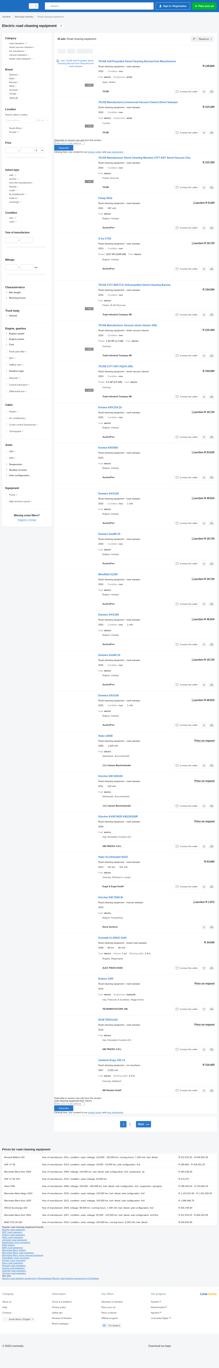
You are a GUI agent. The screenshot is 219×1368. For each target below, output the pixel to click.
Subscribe (64, 148)
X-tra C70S (104, 238)
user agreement (115, 152)
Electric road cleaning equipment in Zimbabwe (75, 1278)
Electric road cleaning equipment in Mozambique (27, 1278)
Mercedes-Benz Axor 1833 (17, 1200)
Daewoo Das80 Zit (109, 534)
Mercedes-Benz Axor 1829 (17, 1171)
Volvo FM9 (9, 1186)
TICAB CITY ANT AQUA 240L (115, 366)
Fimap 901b (105, 198)
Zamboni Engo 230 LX (111, 1060)
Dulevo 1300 (105, 978)
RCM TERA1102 (108, 1019)
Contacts (6, 1312)
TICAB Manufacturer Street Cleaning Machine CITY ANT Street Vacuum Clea (144, 157)
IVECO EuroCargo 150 (15, 1208)
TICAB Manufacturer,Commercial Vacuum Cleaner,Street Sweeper (138, 102)
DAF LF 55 (9, 1164)
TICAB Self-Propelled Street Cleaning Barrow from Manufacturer (137, 61)
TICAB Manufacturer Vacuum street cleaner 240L (127, 325)
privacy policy (95, 152)
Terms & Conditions (62, 1301)
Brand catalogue (60, 1323)
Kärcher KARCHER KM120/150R (118, 816)
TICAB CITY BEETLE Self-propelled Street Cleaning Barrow (134, 285)
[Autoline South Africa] (13, 6)
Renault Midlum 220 (14, 1157)
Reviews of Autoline (62, 1318)
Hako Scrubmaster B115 (113, 857)
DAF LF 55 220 (12, 1179)
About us (6, 1301)
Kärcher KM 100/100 (110, 776)
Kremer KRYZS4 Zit (110, 407)
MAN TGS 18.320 (13, 1222)
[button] (204, 91)
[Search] (48, 6)
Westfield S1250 (108, 574)
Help (4, 1307)
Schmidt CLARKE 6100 (112, 937)
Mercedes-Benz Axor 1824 (17, 1215)
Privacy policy (59, 1307)
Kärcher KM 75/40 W (110, 897)
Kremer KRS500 (108, 447)
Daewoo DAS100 (108, 493)
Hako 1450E (105, 736)
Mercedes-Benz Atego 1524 (18, 1193)
